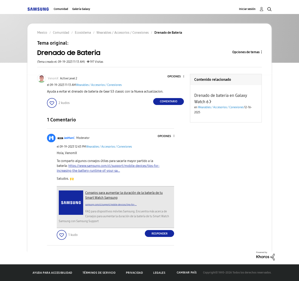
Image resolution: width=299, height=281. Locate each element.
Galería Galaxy (81, 9)
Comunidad (61, 9)
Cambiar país (187, 272)
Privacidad (134, 273)
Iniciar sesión (247, 9)
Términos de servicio (99, 273)
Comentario (168, 101)
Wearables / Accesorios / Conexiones (99, 85)
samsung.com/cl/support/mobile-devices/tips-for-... (111, 204)
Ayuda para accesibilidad (52, 273)
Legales (159, 273)
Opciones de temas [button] (246, 52)
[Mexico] (38, 9)
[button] (177, 77)
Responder (160, 233)
